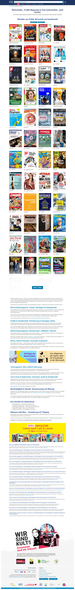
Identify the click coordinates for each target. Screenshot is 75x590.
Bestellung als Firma (54, 479)
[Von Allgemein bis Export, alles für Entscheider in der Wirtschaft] (52, 357)
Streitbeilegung (43, 588)
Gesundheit (29, 336)
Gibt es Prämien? (31, 500)
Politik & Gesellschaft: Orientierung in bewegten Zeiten (32, 321)
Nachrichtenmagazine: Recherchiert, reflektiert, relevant (33, 331)
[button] (37, 287)
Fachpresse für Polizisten (18, 386)
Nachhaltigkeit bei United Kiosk (29, 495)
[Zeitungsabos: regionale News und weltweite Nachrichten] (23, 357)
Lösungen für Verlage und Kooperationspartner (47, 576)
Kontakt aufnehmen (42, 571)
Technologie (35, 336)
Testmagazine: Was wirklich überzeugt (26, 367)
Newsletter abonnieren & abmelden (45, 573)
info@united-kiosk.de (32, 447)
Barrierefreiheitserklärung (51, 588)
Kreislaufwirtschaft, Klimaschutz (38, 392)
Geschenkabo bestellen (38, 469)
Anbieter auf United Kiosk (43, 574)
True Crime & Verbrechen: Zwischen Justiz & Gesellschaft (34, 377)
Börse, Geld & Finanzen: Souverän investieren (29, 341)
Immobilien (34, 344)
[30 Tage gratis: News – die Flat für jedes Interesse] (37, 432)
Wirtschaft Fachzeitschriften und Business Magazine (39, 318)
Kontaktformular (44, 447)
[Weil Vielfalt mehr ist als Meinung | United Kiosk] (11, 2)
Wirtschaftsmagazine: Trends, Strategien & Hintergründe (33, 307)
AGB (29, 588)
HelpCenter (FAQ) (42, 570)
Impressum (38, 588)
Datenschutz (33, 588)
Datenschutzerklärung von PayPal (16, 577)
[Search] (63, 2)
